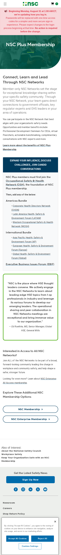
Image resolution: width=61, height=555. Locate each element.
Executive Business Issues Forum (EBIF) (30, 264)
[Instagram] (23, 489)
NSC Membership (29, 409)
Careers (7, 508)
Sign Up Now (30, 480)
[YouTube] (45, 489)
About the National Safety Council (21, 451)
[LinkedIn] (30, 489)
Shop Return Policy (14, 514)
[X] (38, 489)
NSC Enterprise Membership (29, 419)
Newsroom (9, 503)
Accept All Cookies (17, 539)
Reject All (42, 539)
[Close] (55, 521)
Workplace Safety (11, 454)
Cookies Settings (30, 546)
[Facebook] (16, 489)
